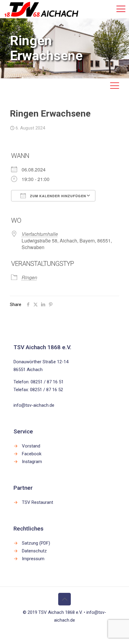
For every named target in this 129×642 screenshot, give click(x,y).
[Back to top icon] (64, 599)
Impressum (33, 558)
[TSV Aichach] (41, 8)
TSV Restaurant (37, 502)
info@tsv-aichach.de (34, 405)
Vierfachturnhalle (40, 233)
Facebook (31, 453)
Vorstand (31, 446)
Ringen (29, 277)
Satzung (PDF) (36, 543)
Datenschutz (34, 551)
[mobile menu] (121, 9)
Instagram (32, 461)
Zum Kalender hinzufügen (57, 196)
